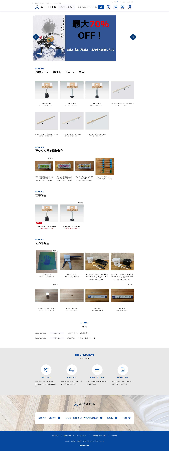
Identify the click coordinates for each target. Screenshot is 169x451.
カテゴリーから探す (66, 7)
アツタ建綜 (114, 1)
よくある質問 (122, 1)
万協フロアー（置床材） (47, 418)
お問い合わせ (130, 1)
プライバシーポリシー (81, 435)
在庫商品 (110, 418)
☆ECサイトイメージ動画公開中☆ (78, 333)
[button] (83, 59)
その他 (124, 418)
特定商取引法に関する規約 (99, 435)
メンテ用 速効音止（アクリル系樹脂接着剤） (82, 418)
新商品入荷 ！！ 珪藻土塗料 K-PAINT (81, 338)
